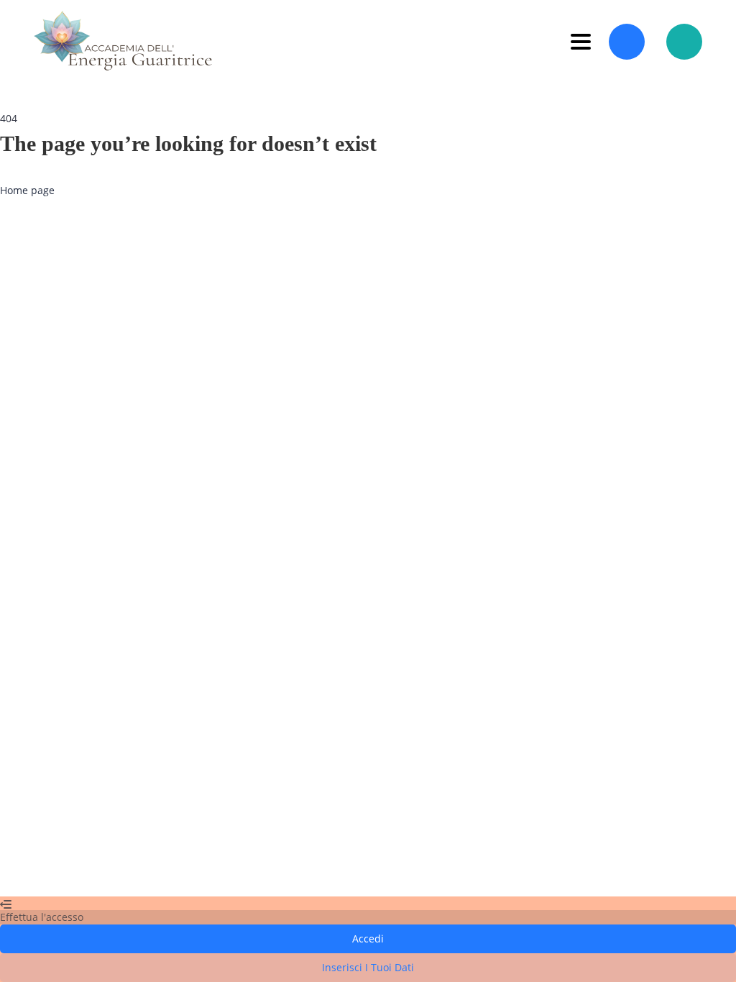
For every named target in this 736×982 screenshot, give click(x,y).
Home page (27, 190)
